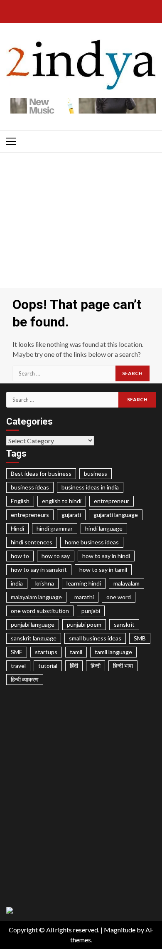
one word (118, 597)
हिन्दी (96, 665)
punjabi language (32, 624)
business (95, 473)
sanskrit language (33, 638)
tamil (76, 651)
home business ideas (92, 542)
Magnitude (119, 930)
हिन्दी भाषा (123, 665)
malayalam (126, 583)
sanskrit (124, 624)
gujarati (71, 514)
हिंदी (74, 665)
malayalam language (36, 597)
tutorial (47, 665)
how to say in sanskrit (39, 569)
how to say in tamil (103, 569)
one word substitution (40, 610)
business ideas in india (90, 487)
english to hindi (61, 500)
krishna (44, 583)
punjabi (90, 610)
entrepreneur (111, 500)
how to (20, 555)
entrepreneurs (30, 514)
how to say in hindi (106, 555)
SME (16, 651)
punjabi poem (84, 624)
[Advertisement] (81, 222)
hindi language (104, 528)
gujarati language (115, 514)
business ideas (30, 487)
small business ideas (95, 638)
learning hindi (83, 583)
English (20, 500)
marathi (84, 597)
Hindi (17, 528)
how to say (56, 555)
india (17, 583)
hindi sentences (31, 542)
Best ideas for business (41, 473)
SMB (140, 638)
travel (18, 665)
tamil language (113, 651)
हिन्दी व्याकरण (25, 679)
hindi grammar (55, 528)
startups (46, 651)
